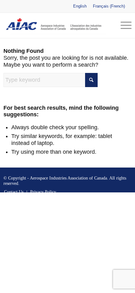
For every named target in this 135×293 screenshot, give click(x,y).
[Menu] (123, 25)
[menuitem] (123, 25)
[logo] (54, 25)
